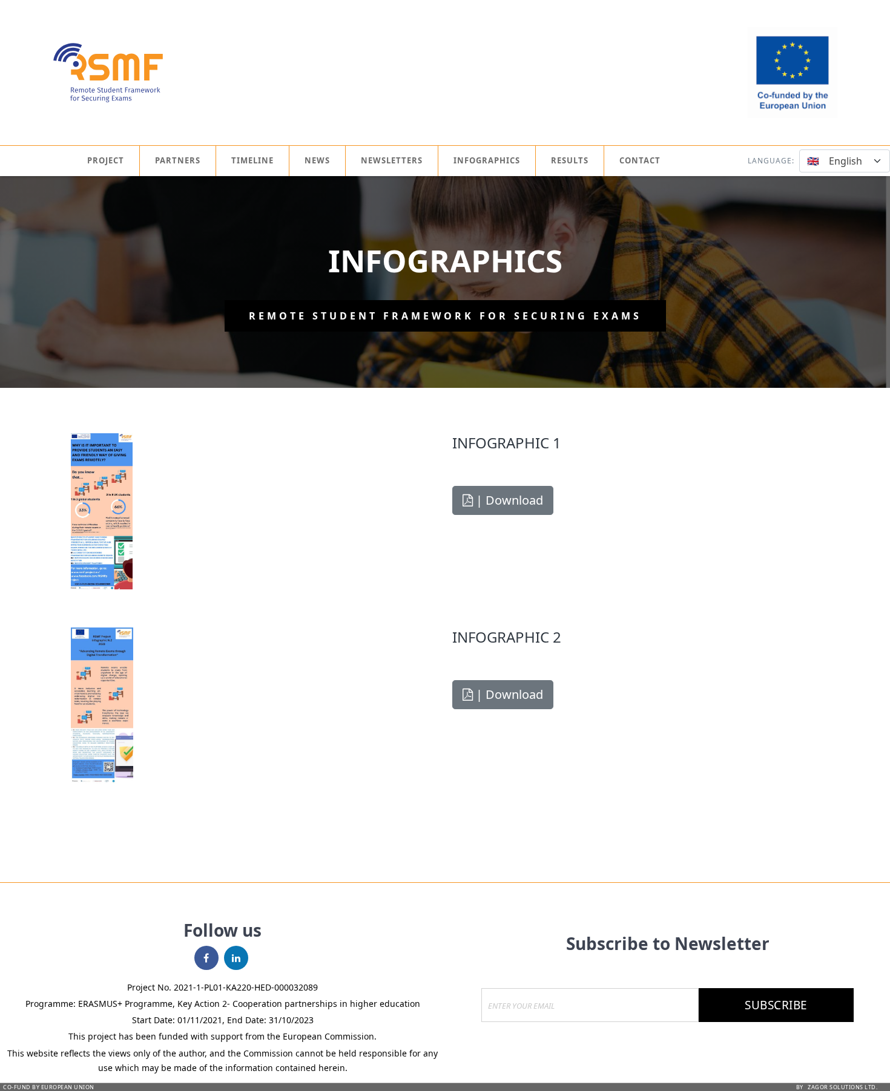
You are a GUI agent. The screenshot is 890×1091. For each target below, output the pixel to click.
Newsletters (392, 160)
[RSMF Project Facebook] (208, 958)
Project (105, 160)
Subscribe (776, 1005)
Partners (177, 160)
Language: (771, 161)
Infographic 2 (506, 637)
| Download (508, 500)
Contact (640, 160)
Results (569, 160)
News (317, 160)
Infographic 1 (506, 443)
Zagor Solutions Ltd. (842, 1087)
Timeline (252, 160)
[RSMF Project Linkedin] (237, 958)
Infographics (486, 160)
